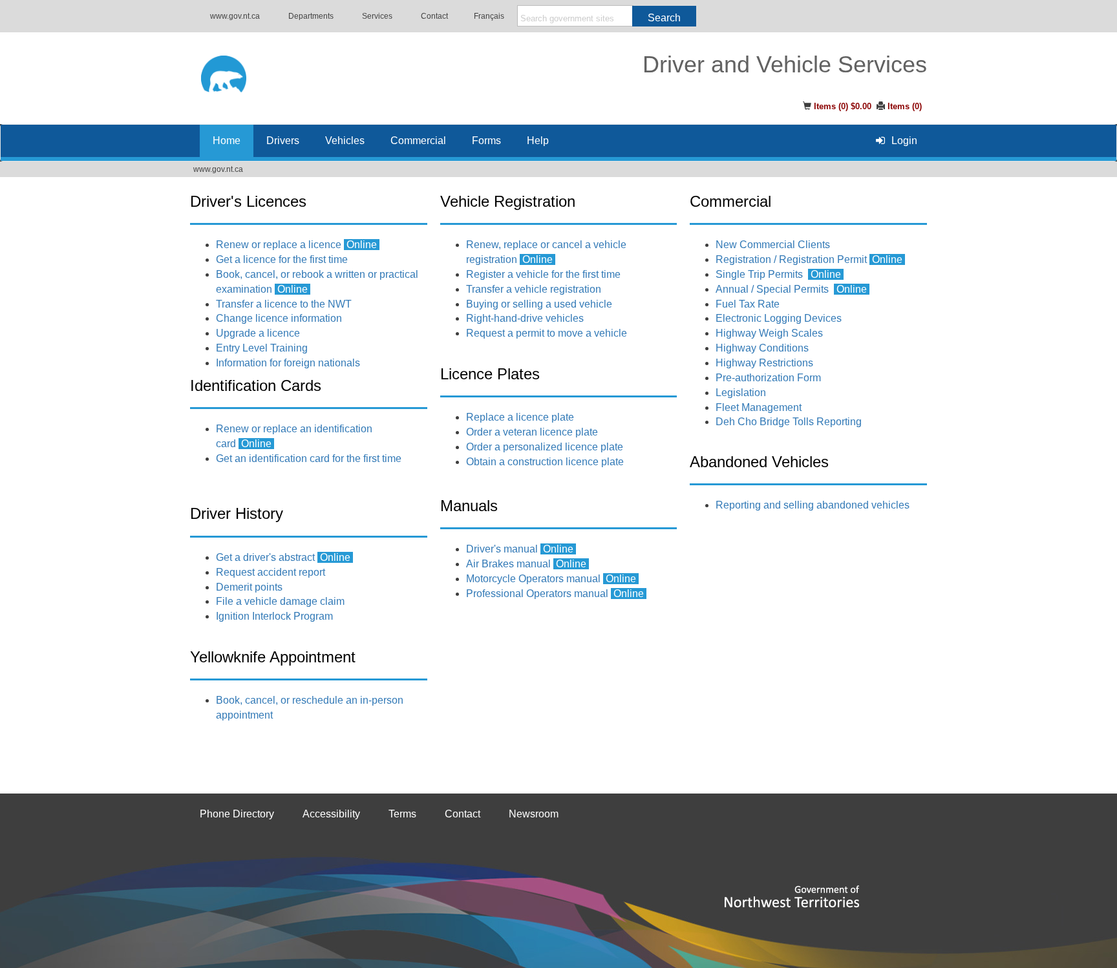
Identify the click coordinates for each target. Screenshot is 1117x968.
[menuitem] (896, 140)
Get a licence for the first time (282, 259)
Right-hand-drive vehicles (525, 318)
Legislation (741, 392)
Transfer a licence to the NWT (284, 304)
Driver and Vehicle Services (785, 65)
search (664, 17)
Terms (402, 813)
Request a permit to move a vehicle (548, 333)
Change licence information (279, 318)
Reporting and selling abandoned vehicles (813, 505)
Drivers (282, 140)
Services (377, 16)
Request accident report (270, 572)
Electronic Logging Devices (779, 318)
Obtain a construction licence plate (545, 461)
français (489, 16)
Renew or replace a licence (278, 244)
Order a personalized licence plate (544, 446)
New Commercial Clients (773, 244)
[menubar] (896, 140)
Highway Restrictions (764, 362)
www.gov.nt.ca (235, 16)
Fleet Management (759, 407)
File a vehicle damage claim (280, 601)
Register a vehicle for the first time (543, 274)
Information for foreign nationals (288, 362)
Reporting (789, 421)
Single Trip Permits (759, 274)
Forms (486, 140)
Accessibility (331, 813)
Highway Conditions (762, 347)
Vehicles (345, 140)
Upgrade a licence (258, 333)
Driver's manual (502, 548)
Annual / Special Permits (772, 289)
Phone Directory (237, 813)
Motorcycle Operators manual (533, 578)
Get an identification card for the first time (308, 458)
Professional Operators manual (537, 593)
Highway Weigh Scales (769, 333)
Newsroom (533, 813)
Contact (434, 16)
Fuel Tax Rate (748, 304)
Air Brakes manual (508, 563)
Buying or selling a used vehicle (539, 304)
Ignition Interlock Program (274, 616)
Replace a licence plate (520, 417)
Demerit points (249, 587)
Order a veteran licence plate (532, 431)
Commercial (418, 140)
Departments (311, 16)
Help (538, 140)
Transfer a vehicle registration (533, 289)
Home (226, 140)
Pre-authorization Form (768, 377)
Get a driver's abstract (265, 557)
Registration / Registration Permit (810, 259)
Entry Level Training (262, 347)
